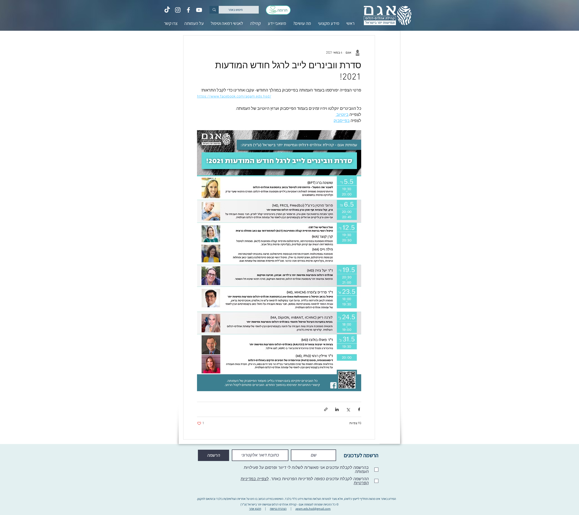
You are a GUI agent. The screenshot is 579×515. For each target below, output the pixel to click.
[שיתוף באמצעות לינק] (326, 409)
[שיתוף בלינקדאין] (337, 409)
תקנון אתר (255, 509)
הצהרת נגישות (278, 509)
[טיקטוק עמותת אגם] (167, 10)
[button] (328, 23)
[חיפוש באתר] (214, 10)
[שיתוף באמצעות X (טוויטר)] (348, 409)
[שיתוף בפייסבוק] (359, 409)
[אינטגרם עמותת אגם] (177, 10)
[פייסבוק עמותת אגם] (188, 10)
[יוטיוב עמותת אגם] (199, 10)
